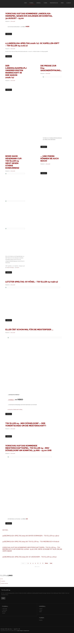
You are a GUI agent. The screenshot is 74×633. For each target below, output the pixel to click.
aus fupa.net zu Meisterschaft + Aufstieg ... (15, 409)
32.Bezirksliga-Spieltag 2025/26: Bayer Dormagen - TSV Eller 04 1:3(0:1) (30, 536)
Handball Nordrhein (4, 583)
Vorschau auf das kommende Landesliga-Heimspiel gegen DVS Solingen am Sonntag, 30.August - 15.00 (28, 15)
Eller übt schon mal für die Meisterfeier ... (29, 329)
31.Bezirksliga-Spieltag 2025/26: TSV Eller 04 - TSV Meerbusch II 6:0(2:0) (30, 541)
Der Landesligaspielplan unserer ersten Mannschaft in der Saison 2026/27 (17, 71)
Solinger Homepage (10, 267)
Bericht (18, 267)
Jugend (40, 611)
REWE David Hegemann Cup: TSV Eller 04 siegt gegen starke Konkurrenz (13, 162)
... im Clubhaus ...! (11, 399)
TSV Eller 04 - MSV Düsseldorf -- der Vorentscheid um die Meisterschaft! (25, 424)
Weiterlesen (9, 56)
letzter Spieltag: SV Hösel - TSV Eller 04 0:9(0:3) (31, 282)
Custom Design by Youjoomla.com (23, 630)
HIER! (27, 26)
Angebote (40, 620)
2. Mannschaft (4, 610)
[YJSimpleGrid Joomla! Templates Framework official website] (72, 630)
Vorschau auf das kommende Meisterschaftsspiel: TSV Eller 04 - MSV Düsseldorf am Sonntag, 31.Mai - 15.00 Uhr (28, 448)
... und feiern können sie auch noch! (49, 158)
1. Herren (40, 610)
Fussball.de (3, 581)
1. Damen (40, 608)
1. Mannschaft (12, 21)
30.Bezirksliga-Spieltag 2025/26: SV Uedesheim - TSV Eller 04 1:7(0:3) (29, 557)
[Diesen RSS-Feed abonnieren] (71, 8)
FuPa (2, 578)
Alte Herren (4, 611)
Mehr (3, 598)
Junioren (3, 613)
